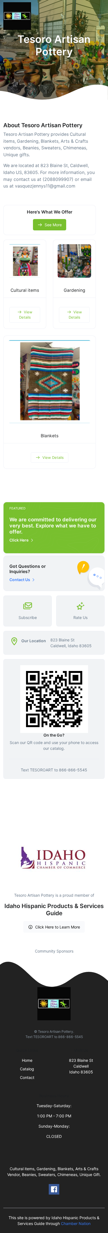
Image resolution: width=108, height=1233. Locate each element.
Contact (27, 1077)
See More (53, 224)
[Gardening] (74, 261)
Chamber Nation (76, 1223)
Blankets (49, 435)
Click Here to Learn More (57, 927)
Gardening (74, 290)
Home (27, 1060)
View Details (26, 315)
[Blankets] (49, 381)
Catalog (27, 1068)
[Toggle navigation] (99, 16)
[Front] (18, 16)
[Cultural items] (25, 261)
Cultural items (25, 290)
